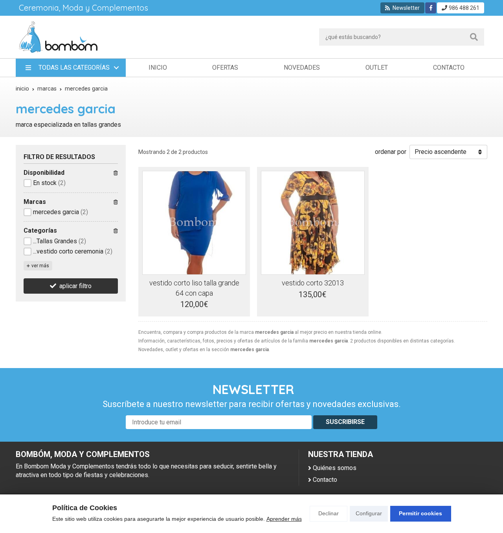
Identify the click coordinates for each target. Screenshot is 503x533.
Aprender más (284, 519)
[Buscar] (474, 37)
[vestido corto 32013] (313, 223)
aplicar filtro (75, 286)
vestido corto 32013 (313, 283)
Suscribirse (345, 422)
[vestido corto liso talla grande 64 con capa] (194, 223)
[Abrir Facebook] (431, 8)
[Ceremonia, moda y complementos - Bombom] (58, 37)
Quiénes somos (334, 468)
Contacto (325, 479)
